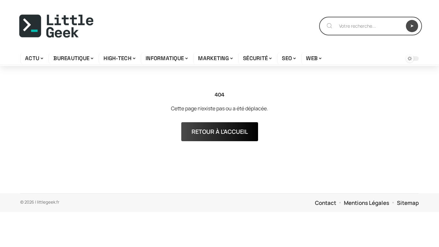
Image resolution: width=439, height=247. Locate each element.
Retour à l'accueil (220, 131)
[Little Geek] (56, 26)
